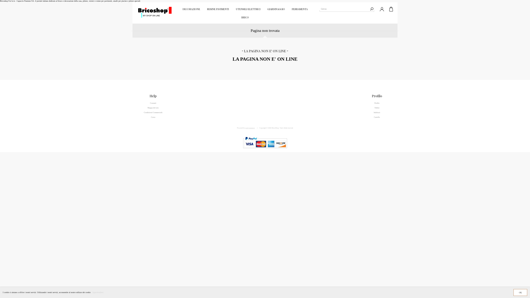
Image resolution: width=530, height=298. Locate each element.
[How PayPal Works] (265, 150)
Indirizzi (377, 112)
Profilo (377, 103)
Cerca (153, 117)
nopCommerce (250, 128)
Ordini (377, 108)
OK (520, 292)
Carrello (391, 9)
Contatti (153, 103)
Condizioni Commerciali (153, 112)
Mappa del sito (153, 108)
